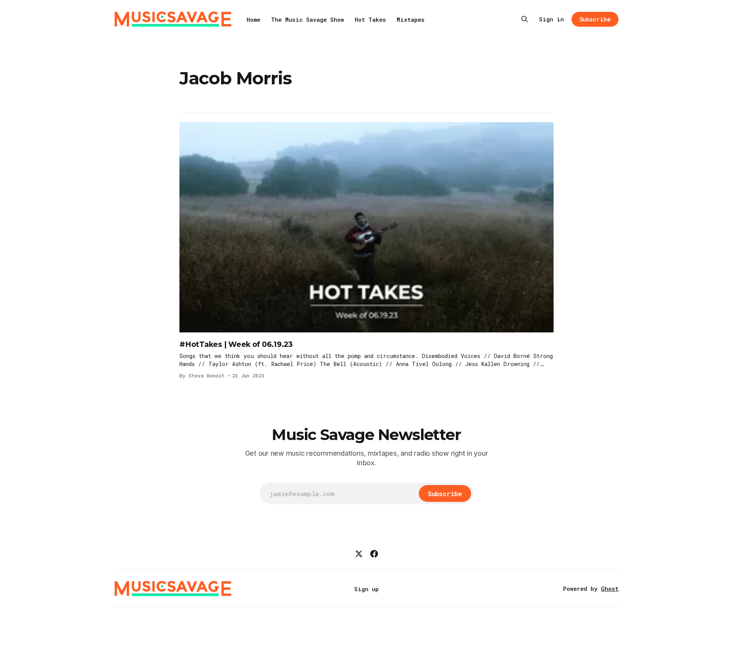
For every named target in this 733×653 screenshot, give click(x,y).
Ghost (609, 588)
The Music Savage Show (307, 19)
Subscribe (595, 19)
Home (253, 19)
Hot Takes (370, 19)
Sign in (551, 19)
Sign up (366, 589)
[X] (359, 554)
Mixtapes (411, 19)
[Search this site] (524, 19)
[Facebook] (374, 554)
